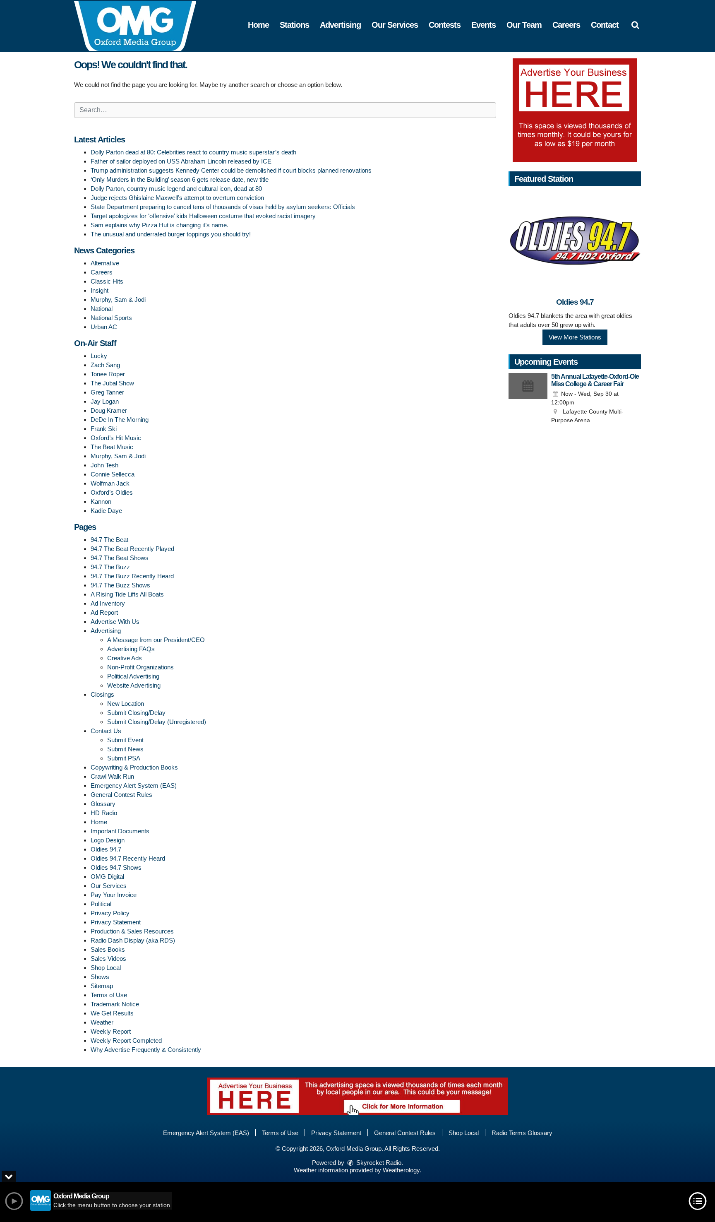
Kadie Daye (106, 510)
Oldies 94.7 (106, 849)
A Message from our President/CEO (156, 639)
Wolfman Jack (110, 483)
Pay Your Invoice (114, 894)
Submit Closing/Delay (136, 712)
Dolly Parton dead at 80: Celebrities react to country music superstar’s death (193, 152)
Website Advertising (134, 685)
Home (258, 24)
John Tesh (104, 465)
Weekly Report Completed (126, 1040)
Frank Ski (104, 428)
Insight (99, 290)
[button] (635, 24)
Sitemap (102, 985)
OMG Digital (107, 876)
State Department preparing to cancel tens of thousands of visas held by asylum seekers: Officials (223, 206)
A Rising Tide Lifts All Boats (127, 594)
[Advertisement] (575, 110)
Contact (605, 24)
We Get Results (112, 1013)
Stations (294, 24)
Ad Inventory (108, 603)
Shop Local (106, 967)
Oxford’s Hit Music (116, 437)
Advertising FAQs (131, 648)
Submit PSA (123, 758)
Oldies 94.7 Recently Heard (128, 858)
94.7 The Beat (109, 539)
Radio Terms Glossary (522, 1132)
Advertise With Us (115, 621)
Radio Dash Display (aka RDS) (133, 940)
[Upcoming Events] (528, 399)
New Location (125, 703)
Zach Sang (105, 364)
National (102, 308)
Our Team (524, 24)
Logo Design (108, 840)
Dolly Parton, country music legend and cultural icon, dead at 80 (176, 188)
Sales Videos (108, 958)
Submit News (125, 749)
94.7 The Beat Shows (120, 557)
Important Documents (120, 831)
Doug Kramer (109, 410)
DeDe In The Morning (120, 419)
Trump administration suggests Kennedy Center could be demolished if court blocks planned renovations (231, 170)
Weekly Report (111, 1031)
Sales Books (108, 949)
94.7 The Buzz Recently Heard (132, 576)
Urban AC (104, 326)
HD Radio (104, 812)
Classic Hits (107, 281)
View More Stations (575, 337)
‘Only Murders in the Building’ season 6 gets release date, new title (180, 179)
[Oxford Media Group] (141, 25)
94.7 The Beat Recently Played (132, 548)
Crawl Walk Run (112, 776)
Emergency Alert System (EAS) (134, 785)
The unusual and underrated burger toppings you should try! (171, 234)
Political (101, 903)
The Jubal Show (112, 383)
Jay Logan (105, 401)
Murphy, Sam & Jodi (118, 299)
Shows (100, 976)
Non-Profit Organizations (140, 667)
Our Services (395, 24)
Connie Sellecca (112, 474)
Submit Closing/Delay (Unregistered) (156, 721)
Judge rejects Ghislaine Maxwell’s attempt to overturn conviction (177, 197)
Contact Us (106, 730)
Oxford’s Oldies (112, 492)
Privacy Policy (110, 912)
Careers (566, 24)
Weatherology (401, 1170)
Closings (102, 694)
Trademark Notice (115, 1004)
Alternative (105, 263)
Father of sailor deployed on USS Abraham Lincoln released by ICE (181, 161)
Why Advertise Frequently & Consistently (146, 1049)
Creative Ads (124, 658)
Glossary (103, 803)
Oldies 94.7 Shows (116, 867)
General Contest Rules (121, 794)
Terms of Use (109, 994)
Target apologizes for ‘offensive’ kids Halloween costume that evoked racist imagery (203, 215)
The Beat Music (112, 446)
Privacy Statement (116, 922)
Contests (445, 24)
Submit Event (125, 739)
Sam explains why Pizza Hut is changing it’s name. (159, 225)
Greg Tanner (107, 392)
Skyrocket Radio (378, 1162)
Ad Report (104, 612)
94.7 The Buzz (110, 566)
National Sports (111, 317)
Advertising (340, 24)
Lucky (99, 355)
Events (483, 24)
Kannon (101, 501)
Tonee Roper (108, 374)
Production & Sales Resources (132, 931)
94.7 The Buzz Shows (120, 585)
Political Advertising (133, 676)
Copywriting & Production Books (134, 767)
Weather (102, 1022)
